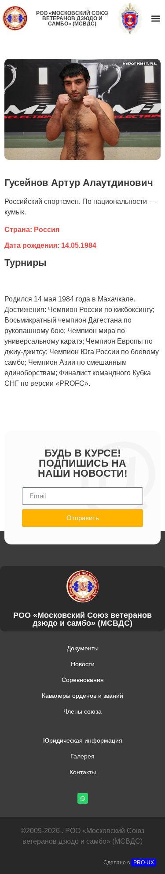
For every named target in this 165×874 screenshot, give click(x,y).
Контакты (83, 772)
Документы (83, 648)
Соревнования (83, 679)
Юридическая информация (82, 740)
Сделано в (128, 862)
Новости (83, 663)
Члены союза (82, 711)
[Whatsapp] (82, 798)
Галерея (82, 756)
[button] (155, 18)
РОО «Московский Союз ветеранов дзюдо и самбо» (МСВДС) (72, 18)
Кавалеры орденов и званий (82, 695)
